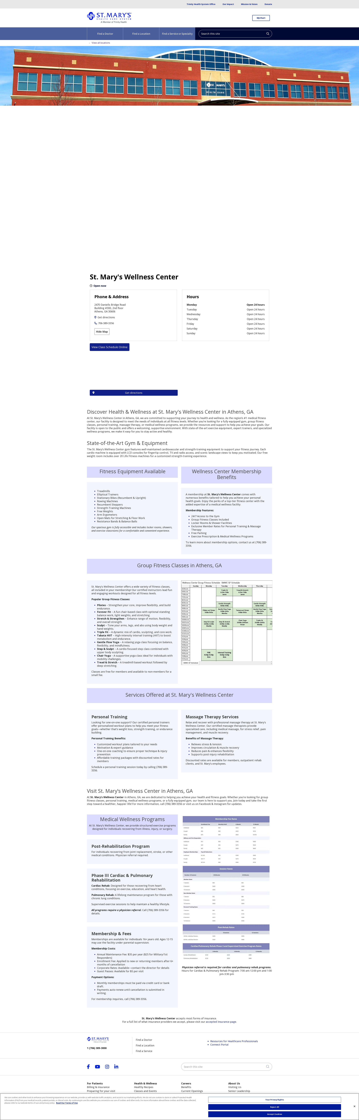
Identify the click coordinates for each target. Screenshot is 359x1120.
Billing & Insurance (98, 1087)
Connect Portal (219, 1044)
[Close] (354, 1106)
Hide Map (102, 331)
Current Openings (192, 1091)
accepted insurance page (221, 1021)
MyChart (261, 18)
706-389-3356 (106, 323)
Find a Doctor (105, 33)
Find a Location (141, 33)
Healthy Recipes (143, 1087)
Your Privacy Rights (274, 1099)
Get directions (106, 317)
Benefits (186, 1087)
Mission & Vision (249, 4)
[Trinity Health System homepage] (109, 22)
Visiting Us (234, 1087)
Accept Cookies (274, 1114)
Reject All (274, 1107)
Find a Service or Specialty (177, 33)
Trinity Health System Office (201, 4)
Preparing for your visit (101, 1091)
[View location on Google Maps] (134, 374)
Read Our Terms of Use (67, 1103)
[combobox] (235, 34)
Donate (268, 4)
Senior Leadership (239, 1091)
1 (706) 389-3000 (97, 1048)
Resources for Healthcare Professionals (234, 1041)
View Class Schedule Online (109, 347)
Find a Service (144, 1051)
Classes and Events (145, 1091)
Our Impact (228, 4)
